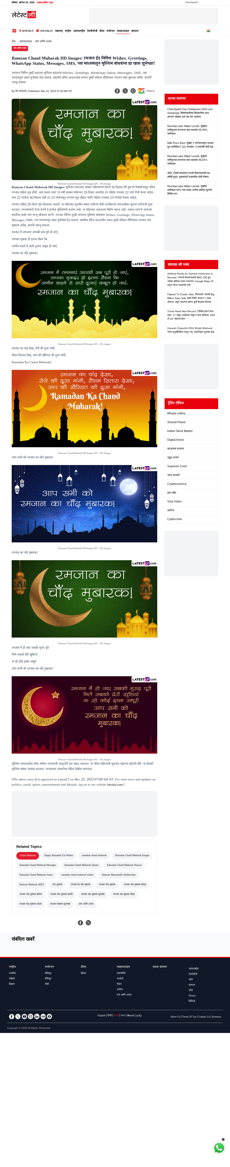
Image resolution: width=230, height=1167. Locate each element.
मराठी (116, 1016)
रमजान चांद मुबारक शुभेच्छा (93, 895)
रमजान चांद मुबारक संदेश (124, 895)
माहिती (12, 979)
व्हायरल (135, 31)
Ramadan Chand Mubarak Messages (38, 865)
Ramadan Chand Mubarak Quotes (81, 865)
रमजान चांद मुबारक (107, 885)
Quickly (28, 31)
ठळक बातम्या (160, 967)
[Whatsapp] (133, 91)
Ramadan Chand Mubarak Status (36, 875)
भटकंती (120, 979)
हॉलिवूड (48, 979)
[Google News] (43, 1016)
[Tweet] (88, 922)
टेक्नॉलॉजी (92, 31)
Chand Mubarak (28, 856)
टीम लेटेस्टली (20, 92)
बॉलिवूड (48, 974)
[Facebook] (117, 91)
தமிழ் (139, 1016)
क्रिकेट (83, 974)
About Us (175, 1017)
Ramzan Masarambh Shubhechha (118, 875)
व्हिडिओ (192, 1001)
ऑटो (191, 980)
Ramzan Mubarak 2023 (32, 885)
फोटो (191, 991)
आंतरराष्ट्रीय (79, 31)
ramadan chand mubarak (94, 856)
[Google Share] (147, 93)
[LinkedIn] (37, 1016)
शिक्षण (12, 984)
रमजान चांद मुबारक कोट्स (135, 885)
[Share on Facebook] (80, 922)
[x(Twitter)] (125, 91)
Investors (216, 1017)
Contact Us (204, 1017)
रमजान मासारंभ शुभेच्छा (60, 904)
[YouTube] (24, 1016)
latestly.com (115, 785)
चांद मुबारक (57, 885)
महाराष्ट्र (59, 31)
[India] (208, 31)
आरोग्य (120, 990)
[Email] (49, 1016)
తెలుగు (130, 1016)
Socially (46, 31)
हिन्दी (109, 1016)
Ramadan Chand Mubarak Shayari (124, 865)
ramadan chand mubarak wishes (77, 875)
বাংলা (123, 1016)
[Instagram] (30, 1016)
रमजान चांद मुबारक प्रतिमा (31, 895)
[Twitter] (18, 1016)
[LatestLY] (24, 17)
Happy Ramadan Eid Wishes (58, 856)
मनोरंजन (111, 31)
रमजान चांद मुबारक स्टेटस (31, 904)
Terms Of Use (189, 1017)
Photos (192, 996)
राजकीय (12, 974)
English (101, 1016)
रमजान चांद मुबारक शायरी (61, 895)
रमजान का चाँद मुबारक (80, 885)
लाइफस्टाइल (123, 31)
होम (13, 42)
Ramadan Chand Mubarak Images (132, 856)
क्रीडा (102, 31)
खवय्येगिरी (121, 974)
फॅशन (119, 984)
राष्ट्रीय (68, 31)
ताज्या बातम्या (177, 99)
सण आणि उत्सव (43, 42)
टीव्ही (47, 984)
